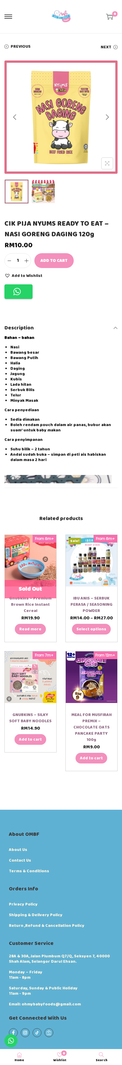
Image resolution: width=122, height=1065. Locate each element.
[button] (23, 275)
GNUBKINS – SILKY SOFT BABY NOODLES (30, 718)
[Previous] (14, 117)
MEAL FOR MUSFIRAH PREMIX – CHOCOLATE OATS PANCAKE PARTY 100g (91, 727)
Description (19, 328)
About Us (18, 849)
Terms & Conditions (29, 871)
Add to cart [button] (30, 739)
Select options (91, 629)
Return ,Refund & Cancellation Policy (46, 925)
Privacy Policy (23, 904)
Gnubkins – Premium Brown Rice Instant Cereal (30, 604)
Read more (30, 629)
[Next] (107, 117)
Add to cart (54, 260)
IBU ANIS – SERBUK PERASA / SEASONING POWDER (91, 604)
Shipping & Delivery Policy (35, 915)
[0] (109, 16)
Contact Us (20, 860)
